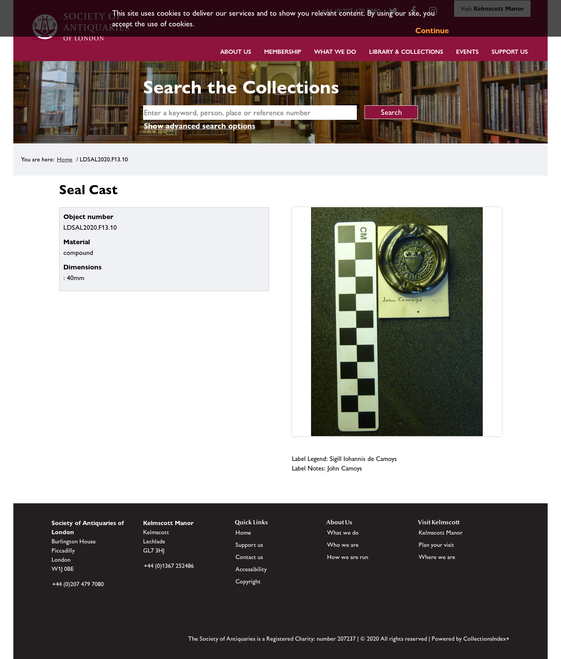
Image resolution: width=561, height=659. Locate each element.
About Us (235, 51)
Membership (282, 51)
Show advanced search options (199, 126)
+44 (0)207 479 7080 (78, 584)
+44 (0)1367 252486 (169, 565)
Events (467, 51)
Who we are (343, 544)
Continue (432, 30)
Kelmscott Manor (441, 532)
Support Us (510, 51)
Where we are (437, 557)
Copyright (248, 581)
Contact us (249, 557)
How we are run (347, 557)
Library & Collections (406, 51)
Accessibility (251, 569)
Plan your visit (436, 544)
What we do (335, 51)
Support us (249, 544)
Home (65, 159)
